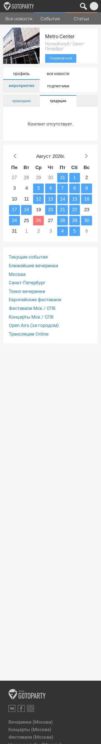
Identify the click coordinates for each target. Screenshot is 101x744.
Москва (17, 274)
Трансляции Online (29, 334)
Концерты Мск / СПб (31, 317)
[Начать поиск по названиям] (83, 6)
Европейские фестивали (35, 299)
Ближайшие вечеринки (33, 265)
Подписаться (60, 58)
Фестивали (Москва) (30, 737)
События (50, 18)
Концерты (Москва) (29, 729)
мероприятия (21, 85)
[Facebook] (21, 708)
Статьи (81, 18)
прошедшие (21, 101)
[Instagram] (30, 708)
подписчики (58, 86)
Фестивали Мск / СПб (32, 308)
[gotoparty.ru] (19, 6)
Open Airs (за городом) (34, 325)
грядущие (58, 101)
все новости (58, 73)
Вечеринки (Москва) (30, 722)
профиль (21, 73)
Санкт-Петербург (27, 282)
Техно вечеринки (27, 291)
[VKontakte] (11, 708)
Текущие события (28, 257)
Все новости (18, 18)
